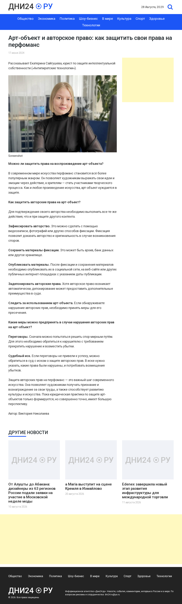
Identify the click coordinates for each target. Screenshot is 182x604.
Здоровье (157, 19)
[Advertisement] (148, 80)
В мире (107, 19)
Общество (25, 19)
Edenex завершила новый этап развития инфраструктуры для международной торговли (145, 490)
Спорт (140, 19)
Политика (67, 19)
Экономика (46, 19)
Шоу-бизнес (88, 19)
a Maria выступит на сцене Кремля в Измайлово (88, 486)
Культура (124, 19)
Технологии (91, 25)
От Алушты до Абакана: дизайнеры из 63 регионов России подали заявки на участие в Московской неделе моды (31, 492)
